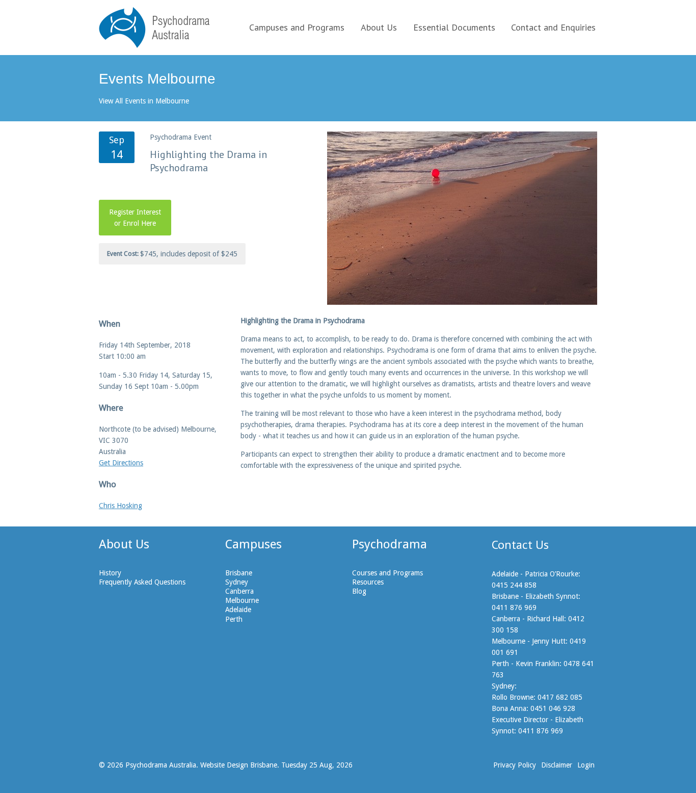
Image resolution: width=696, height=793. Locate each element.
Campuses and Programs (296, 27)
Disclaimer (556, 765)
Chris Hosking (120, 505)
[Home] (154, 27)
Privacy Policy (514, 765)
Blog (359, 591)
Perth (234, 619)
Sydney (236, 582)
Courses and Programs (387, 573)
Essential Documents (454, 27)
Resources (368, 582)
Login (586, 765)
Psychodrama (389, 544)
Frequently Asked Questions (142, 582)
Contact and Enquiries (553, 27)
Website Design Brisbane (238, 765)
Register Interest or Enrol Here (135, 217)
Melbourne (242, 600)
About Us (379, 27)
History (110, 573)
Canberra (239, 591)
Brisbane (238, 573)
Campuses (253, 544)
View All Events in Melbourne (144, 101)
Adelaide (238, 609)
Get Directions (121, 463)
